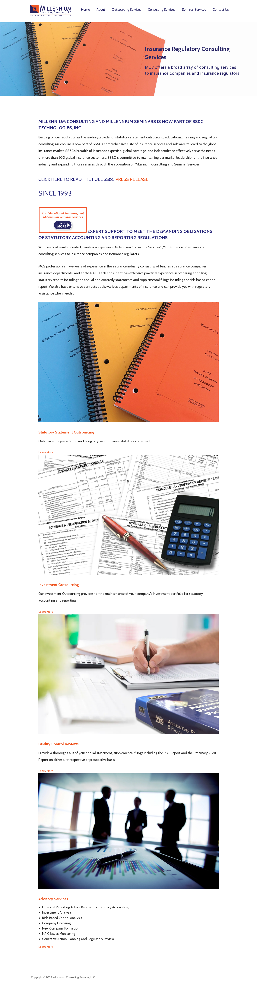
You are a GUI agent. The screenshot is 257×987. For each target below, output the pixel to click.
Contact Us (221, 9)
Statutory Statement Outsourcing (66, 432)
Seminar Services (194, 9)
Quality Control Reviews (58, 744)
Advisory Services (53, 899)
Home (85, 9)
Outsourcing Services (126, 9)
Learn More (45, 452)
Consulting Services (161, 9)
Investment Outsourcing (58, 584)
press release (132, 179)
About (101, 9)
